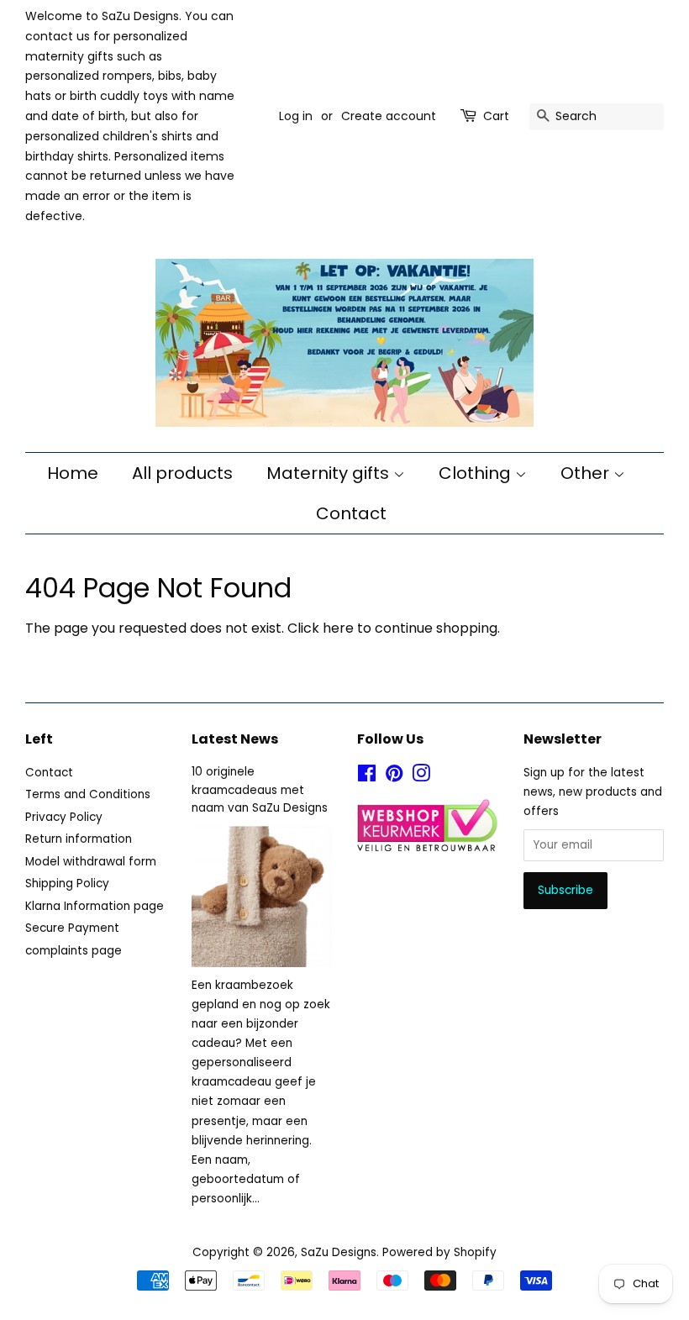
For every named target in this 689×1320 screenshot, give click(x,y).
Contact (351, 513)
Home (72, 473)
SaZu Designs (338, 1252)
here (338, 628)
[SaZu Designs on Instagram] (421, 777)
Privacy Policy (64, 817)
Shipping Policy (67, 883)
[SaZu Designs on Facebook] (366, 777)
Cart (496, 116)
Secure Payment (72, 928)
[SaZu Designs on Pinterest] (394, 777)
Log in (296, 116)
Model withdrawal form (90, 862)
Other (586, 473)
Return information (78, 839)
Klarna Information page (94, 906)
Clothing (477, 473)
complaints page (73, 951)
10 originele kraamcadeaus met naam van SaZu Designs (260, 790)
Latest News (235, 739)
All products (182, 473)
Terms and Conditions (87, 794)
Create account (388, 116)
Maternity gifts (329, 473)
